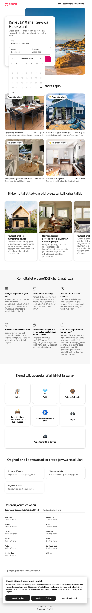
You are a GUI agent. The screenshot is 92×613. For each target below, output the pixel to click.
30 (13, 93)
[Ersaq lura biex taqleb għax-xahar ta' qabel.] (13, 58)
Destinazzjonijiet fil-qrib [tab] (52, 510)
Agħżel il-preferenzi (69, 598)
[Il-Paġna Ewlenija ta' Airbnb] (11, 4)
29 (41, 88)
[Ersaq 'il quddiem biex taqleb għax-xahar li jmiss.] (40, 58)
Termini (50, 609)
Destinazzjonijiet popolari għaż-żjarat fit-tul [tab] (22, 510)
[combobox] (30, 43)
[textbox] (19, 51)
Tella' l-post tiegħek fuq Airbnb (70, 4)
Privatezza (41, 609)
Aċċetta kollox (18, 598)
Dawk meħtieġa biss (43, 598)
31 (17, 93)
